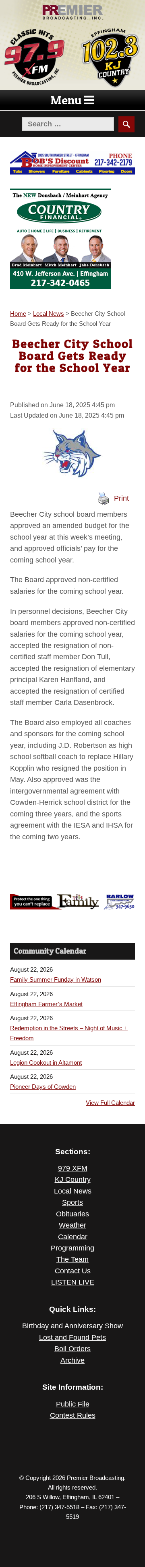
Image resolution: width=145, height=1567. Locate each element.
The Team (72, 1259)
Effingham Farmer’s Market (46, 1004)
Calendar (72, 1237)
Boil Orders (72, 1349)
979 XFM (72, 1168)
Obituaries (72, 1214)
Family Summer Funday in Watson (55, 979)
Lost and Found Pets (72, 1338)
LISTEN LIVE (72, 1282)
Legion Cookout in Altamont (46, 1062)
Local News (72, 1191)
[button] (66, 100)
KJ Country (73, 1179)
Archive (72, 1360)
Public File (72, 1404)
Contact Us (73, 1271)
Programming (72, 1248)
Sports (72, 1202)
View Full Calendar (110, 1102)
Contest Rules (72, 1415)
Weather (72, 1225)
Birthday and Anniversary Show (72, 1326)
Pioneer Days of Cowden (43, 1086)
